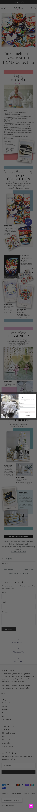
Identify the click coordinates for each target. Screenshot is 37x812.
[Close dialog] (35, 395)
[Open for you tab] (31, 806)
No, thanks (27, 415)
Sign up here (27, 412)
